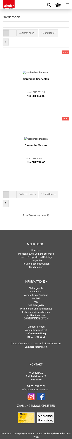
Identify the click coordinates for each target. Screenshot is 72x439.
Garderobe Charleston (36, 79)
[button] (6, 33)
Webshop (49, 433)
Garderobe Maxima (36, 145)
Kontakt (36, 298)
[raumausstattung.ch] (7, 4)
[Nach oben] (61, 433)
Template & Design (11, 433)
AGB (36, 301)
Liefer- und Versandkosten (36, 312)
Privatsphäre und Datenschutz (36, 308)
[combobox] (27, 33)
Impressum (36, 291)
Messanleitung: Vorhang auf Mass (36, 253)
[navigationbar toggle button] (67, 4)
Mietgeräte (36, 260)
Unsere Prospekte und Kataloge (36, 257)
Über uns (36, 250)
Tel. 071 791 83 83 (36, 386)
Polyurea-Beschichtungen (36, 263)
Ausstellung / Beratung (36, 295)
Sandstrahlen (36, 267)
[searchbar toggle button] (49, 4)
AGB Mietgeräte (36, 305)
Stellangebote (36, 288)
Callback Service (36, 315)
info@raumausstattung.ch (35, 389)
